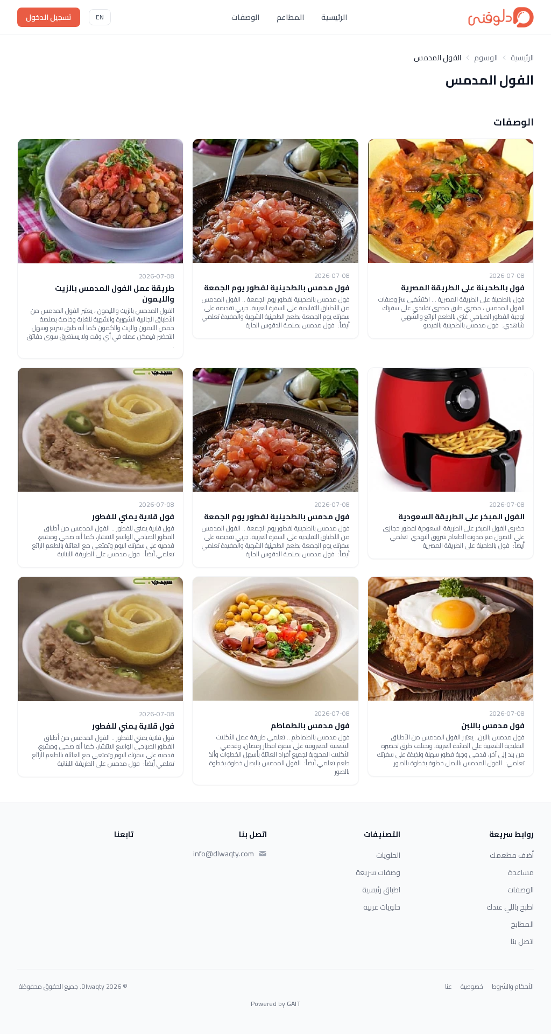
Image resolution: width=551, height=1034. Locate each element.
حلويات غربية (381, 907)
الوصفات (245, 17)
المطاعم (290, 17)
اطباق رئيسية (381, 890)
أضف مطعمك (512, 855)
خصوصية (472, 986)
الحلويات (388, 855)
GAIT (294, 1003)
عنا (448, 986)
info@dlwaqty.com (223, 853)
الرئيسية (334, 17)
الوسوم (486, 58)
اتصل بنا (522, 941)
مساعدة (521, 872)
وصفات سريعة (378, 872)
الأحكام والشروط (513, 986)
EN (100, 17)
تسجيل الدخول (49, 17)
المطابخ (522, 924)
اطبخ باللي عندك (510, 907)
